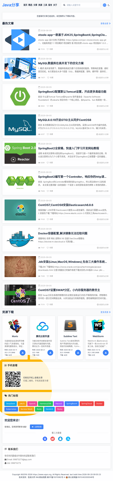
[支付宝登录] (68, 439)
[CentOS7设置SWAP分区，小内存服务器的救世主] (20, 295)
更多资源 (105, 312)
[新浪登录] (52, 439)
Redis (39, 409)
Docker (99, 403)
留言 (50, 5)
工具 (45, 5)
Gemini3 (49, 409)
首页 (25, 5)
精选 (30, 5)
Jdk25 (22, 403)
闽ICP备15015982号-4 (56, 477)
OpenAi (32, 403)
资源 (40, 5)
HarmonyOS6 (45, 403)
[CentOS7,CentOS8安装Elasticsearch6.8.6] (20, 210)
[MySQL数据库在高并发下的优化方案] (20, 68)
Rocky (59, 409)
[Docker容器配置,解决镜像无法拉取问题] (20, 239)
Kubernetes (11, 409)
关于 (55, 5)
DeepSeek (10, 403)
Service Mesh (26, 409)
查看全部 (105, 23)
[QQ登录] (60, 439)
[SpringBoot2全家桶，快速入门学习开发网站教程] (20, 154)
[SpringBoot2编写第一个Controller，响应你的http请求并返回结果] (20, 182)
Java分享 (10, 5)
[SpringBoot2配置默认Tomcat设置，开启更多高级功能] (20, 97)
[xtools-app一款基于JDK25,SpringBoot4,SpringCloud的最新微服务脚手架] (20, 40)
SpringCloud (86, 403)
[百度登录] (45, 439)
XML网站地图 (41, 477)
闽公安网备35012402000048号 (81, 477)
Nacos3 (59, 403)
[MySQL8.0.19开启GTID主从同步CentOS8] (20, 125)
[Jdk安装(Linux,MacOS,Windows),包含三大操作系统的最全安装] (20, 267)
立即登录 (38, 427)
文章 (35, 5)
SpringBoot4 (71, 403)
